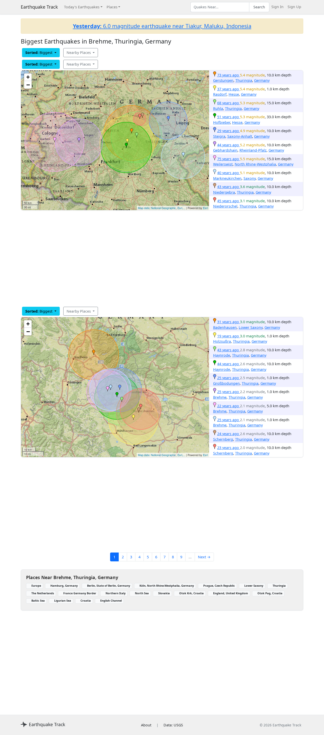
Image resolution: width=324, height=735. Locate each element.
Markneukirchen (227, 178)
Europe (36, 585)
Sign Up (294, 6)
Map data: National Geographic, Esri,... (161, 208)
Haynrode (221, 355)
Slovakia (164, 593)
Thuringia (243, 80)
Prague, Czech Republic (219, 585)
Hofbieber (221, 122)
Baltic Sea (38, 600)
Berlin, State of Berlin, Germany (108, 585)
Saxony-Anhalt (239, 136)
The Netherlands (42, 593)
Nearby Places (79, 52)
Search (259, 7)
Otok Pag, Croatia (269, 593)
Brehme (220, 397)
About (146, 725)
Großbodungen (226, 383)
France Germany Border (79, 593)
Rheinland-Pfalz (253, 150)
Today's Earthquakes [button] (81, 7)
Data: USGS (173, 725)
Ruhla (218, 108)
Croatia (85, 600)
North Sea (142, 593)
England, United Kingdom (230, 593)
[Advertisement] (162, 258)
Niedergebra (224, 192)
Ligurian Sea (62, 600)
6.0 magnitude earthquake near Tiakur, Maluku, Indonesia (162, 26)
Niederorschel (225, 206)
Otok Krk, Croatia (191, 593)
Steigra (219, 136)
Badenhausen (225, 327)
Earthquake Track (39, 7)
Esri (205, 208)
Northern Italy (116, 593)
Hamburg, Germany (64, 585)
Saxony (250, 178)
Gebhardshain (225, 150)
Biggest (39, 52)
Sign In (277, 6)
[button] (131, 130)
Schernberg (223, 439)
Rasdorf (220, 94)
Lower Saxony (250, 327)
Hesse (234, 94)
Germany (262, 80)
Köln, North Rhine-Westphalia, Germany (166, 585)
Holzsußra (222, 341)
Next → (204, 557)
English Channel (111, 600)
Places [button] (112, 7)
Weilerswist (223, 164)
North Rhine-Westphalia (255, 164)
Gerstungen (223, 80)
